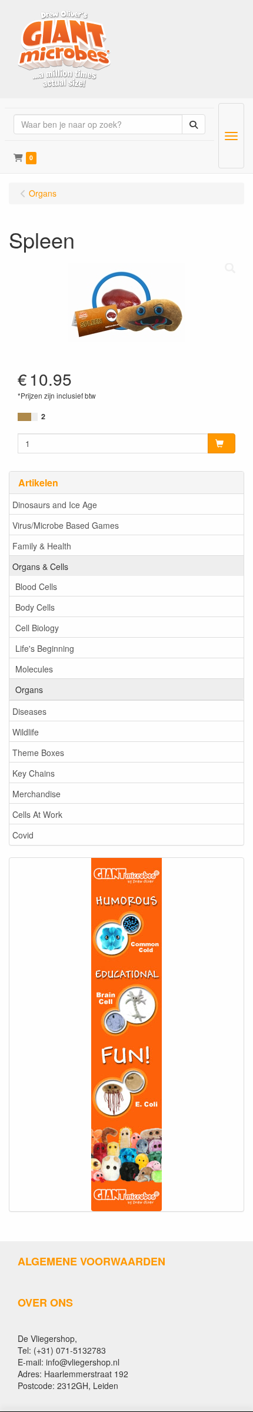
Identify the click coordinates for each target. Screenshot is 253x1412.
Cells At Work (37, 814)
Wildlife (25, 732)
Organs (29, 689)
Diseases (29, 711)
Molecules (34, 669)
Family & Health (41, 546)
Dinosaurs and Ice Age (54, 505)
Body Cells (35, 607)
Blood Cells (36, 586)
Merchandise (36, 794)
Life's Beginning (44, 648)
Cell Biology (37, 628)
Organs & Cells (40, 566)
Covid (23, 835)
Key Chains (33, 773)
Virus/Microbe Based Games (65, 525)
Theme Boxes (38, 752)
